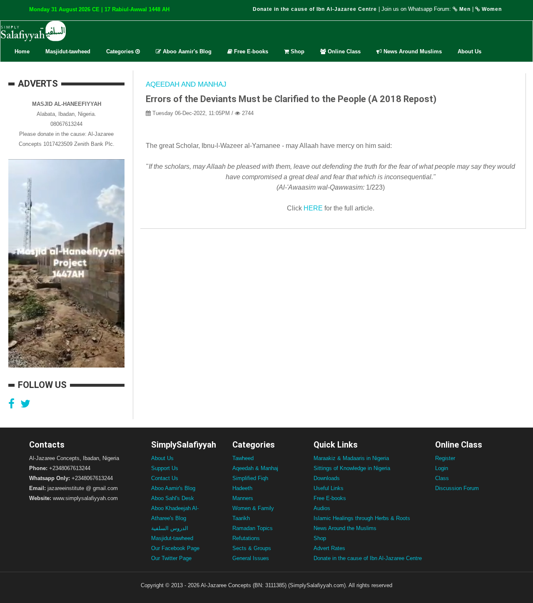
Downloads (327, 478)
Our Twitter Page (171, 558)
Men (464, 9)
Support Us (164, 468)
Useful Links (329, 488)
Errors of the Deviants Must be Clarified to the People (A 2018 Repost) (291, 99)
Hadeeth (242, 488)
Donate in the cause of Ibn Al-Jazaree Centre (315, 9)
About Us (469, 51)
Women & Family (253, 508)
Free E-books (250, 51)
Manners (242, 498)
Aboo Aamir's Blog (186, 51)
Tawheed (243, 458)
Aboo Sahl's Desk (172, 498)
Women (491, 9)
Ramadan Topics (252, 528)
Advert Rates (329, 548)
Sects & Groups (251, 548)
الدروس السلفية (169, 528)
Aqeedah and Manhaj (186, 84)
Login (441, 468)
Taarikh (241, 518)
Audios (322, 508)
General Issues (250, 558)
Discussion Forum (457, 488)
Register (445, 458)
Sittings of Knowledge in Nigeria (352, 468)
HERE (313, 208)
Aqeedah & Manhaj (255, 468)
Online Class (343, 51)
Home (22, 51)
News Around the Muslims (345, 528)
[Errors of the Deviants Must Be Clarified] (323, 208)
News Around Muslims (412, 51)
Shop (296, 51)
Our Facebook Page (175, 548)
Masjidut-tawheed (67, 51)
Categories (120, 51)
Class (442, 478)
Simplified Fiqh (250, 478)
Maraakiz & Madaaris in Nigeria (351, 458)
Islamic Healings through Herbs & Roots (362, 518)
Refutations (246, 538)
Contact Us (164, 478)
